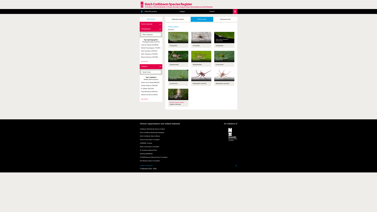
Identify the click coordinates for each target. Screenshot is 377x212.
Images (182, 11)
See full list (144, 61)
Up (236, 165)
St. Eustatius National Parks (148, 150)
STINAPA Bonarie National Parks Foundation (154, 157)
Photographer (146, 29)
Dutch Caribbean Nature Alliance (150, 136)
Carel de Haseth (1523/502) (150, 45)
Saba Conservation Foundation (149, 146)
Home (142, 11)
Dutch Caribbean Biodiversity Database (152, 132)
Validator (144, 66)
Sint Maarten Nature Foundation (150, 161)
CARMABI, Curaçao (146, 143)
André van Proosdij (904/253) (150, 82)
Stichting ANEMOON (146, 153)
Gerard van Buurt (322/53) (149, 94)
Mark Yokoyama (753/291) (149, 54)
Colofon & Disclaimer (146, 165)
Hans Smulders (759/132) (149, 51)
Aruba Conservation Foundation (150, 139)
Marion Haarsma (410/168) (149, 57)
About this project (151, 11)
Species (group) (146, 24)
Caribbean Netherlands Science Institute (152, 129)
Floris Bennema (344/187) (149, 91)
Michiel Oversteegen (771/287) (150, 48)
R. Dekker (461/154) (147, 88)
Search (212, 11)
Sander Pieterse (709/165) (149, 85)
